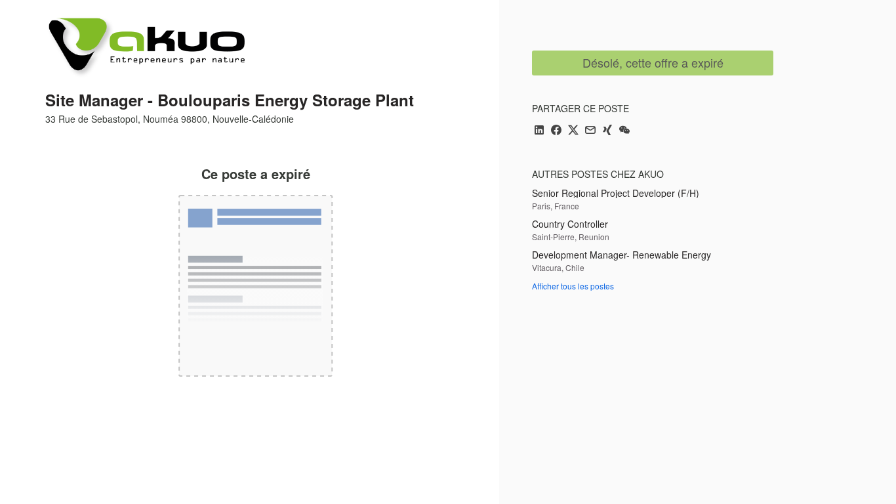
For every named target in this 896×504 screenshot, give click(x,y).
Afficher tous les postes (573, 285)
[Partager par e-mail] (590, 130)
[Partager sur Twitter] (573, 130)
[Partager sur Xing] (607, 130)
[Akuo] (145, 47)
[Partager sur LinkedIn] (539, 130)
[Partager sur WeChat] (624, 130)
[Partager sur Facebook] (556, 130)
